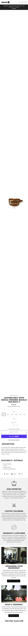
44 (14, 418)
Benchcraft (14, 395)
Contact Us (14, 615)
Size (14, 411)
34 (8, 414)
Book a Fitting (13, 580)
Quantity (14, 422)
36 (12, 414)
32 (3, 414)
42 (24, 414)
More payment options (14, 439)
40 (20, 414)
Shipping (9, 406)
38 (16, 414)
